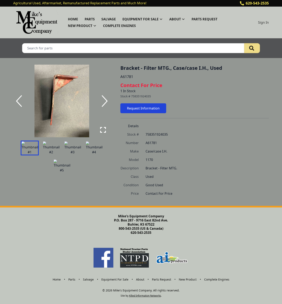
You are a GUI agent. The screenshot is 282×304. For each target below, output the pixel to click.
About (140, 279)
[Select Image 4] (94, 148)
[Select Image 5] (62, 166)
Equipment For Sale (114, 279)
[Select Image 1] (30, 148)
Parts (90, 19)
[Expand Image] (103, 130)
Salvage (108, 19)
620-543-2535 (257, 3)
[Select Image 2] (51, 148)
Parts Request (204, 19)
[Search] (252, 48)
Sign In (263, 22)
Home (73, 19)
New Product (188, 279)
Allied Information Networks (145, 295)
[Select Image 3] (73, 148)
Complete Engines (119, 25)
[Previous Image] (19, 101)
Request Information (143, 108)
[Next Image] (103, 101)
